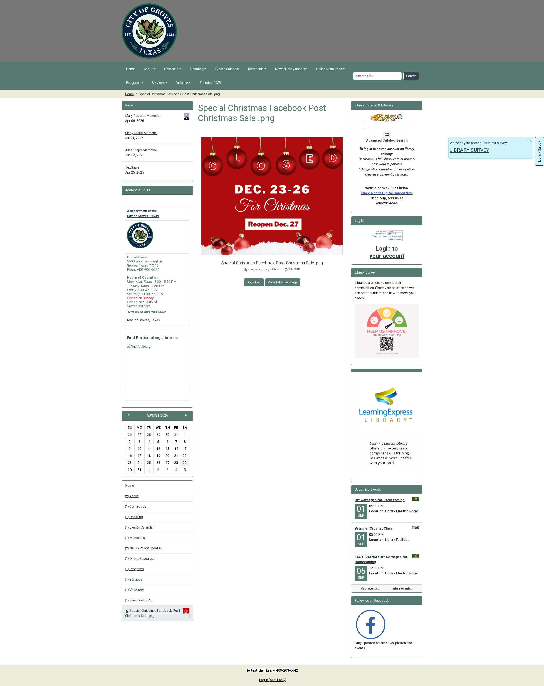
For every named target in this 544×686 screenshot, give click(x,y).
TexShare (132, 167)
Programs (133, 83)
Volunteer (183, 83)
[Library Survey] (387, 331)
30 (167, 435)
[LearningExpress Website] (387, 407)
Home (130, 69)
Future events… (402, 588)
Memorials (256, 69)
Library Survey (365, 272)
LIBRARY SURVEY (469, 150)
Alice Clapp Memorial (141, 150)
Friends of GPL (211, 83)
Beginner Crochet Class (374, 528)
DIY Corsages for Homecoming (380, 500)
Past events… (370, 588)
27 (139, 435)
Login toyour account (386, 252)
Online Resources (329, 69)
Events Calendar (227, 69)
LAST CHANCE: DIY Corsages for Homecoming (381, 559)
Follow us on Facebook (372, 600)
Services (158, 83)
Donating (197, 69)
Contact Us (172, 69)
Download (253, 282)
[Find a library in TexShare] (138, 346)
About (148, 69)
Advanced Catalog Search (387, 140)
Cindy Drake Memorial (141, 133)
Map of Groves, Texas (143, 320)
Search (411, 76)
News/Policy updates (291, 69)
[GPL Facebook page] (371, 624)
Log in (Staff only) (272, 680)
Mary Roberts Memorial (142, 116)
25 (149, 463)
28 (149, 435)
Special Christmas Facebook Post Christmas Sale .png (272, 262)
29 (158, 435)
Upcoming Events (368, 490)
